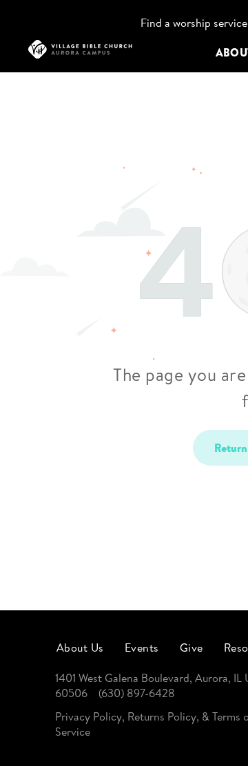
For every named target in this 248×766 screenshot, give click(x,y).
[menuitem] (80, 647)
